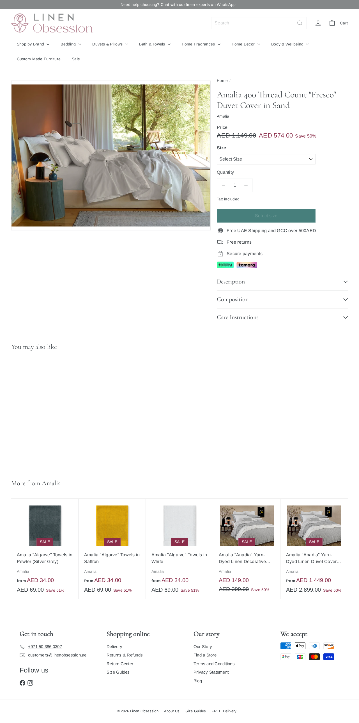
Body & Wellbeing (288, 44)
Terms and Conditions (214, 663)
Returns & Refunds (125, 655)
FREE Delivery (223, 711)
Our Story (203, 646)
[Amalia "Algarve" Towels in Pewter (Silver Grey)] (45, 549)
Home (222, 80)
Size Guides (118, 672)
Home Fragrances (199, 44)
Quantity (225, 172)
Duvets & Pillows (108, 44)
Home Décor (244, 44)
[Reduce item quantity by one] (223, 185)
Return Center (120, 663)
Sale (76, 59)
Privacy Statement (211, 672)
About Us (172, 711)
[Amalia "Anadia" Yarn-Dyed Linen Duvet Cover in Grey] (314, 549)
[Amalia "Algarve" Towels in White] (179, 549)
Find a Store (205, 655)
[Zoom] (110, 155)
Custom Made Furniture (39, 59)
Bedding (69, 44)
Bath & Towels (152, 44)
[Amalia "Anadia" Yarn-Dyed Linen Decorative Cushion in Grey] (246, 548)
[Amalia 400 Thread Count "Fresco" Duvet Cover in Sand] (39, 412)
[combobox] (259, 23)
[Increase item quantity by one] (246, 185)
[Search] (300, 23)
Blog (198, 680)
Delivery (114, 646)
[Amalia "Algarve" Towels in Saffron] (112, 549)
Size (221, 147)
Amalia (51, 483)
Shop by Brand (31, 44)
